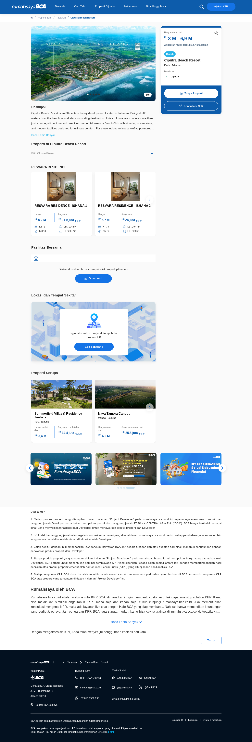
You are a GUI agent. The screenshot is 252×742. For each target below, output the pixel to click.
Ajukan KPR (221, 6)
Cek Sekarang (94, 346)
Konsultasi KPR (193, 106)
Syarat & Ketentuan (212, 720)
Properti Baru (44, 17)
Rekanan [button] (129, 6)
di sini (110, 732)
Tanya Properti (193, 93)
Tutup (211, 640)
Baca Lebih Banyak (124, 622)
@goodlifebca (124, 687)
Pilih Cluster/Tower (42, 153)
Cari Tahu (80, 6)
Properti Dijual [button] (103, 6)
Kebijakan (192, 720)
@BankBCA (151, 687)
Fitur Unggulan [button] (154, 6)
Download (95, 278)
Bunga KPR (177, 720)
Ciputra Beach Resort (82, 17)
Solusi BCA (150, 678)
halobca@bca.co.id (90, 687)
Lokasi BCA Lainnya (46, 705)
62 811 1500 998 (90, 698)
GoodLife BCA (124, 678)
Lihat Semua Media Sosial (126, 698)
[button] (150, 63)
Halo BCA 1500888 (90, 678)
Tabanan (61, 17)
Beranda (60, 6)
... (58, 662)
